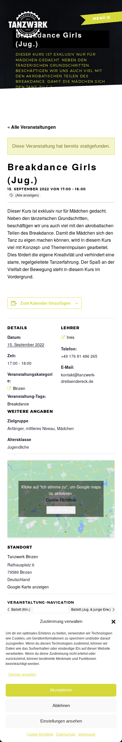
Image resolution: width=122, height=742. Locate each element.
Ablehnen (61, 705)
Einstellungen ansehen (61, 721)
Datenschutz (65, 734)
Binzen (19, 388)
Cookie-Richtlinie (40, 734)
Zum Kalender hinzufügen (45, 303)
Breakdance (18, 404)
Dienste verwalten (22, 674)
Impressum (86, 734)
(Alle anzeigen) (27, 195)
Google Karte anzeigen (28, 587)
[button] (113, 622)
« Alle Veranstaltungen (31, 127)
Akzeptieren (61, 690)
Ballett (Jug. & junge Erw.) (91, 609)
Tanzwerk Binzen (22, 556)
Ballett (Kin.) (20, 609)
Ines (70, 337)
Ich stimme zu (61, 510)
